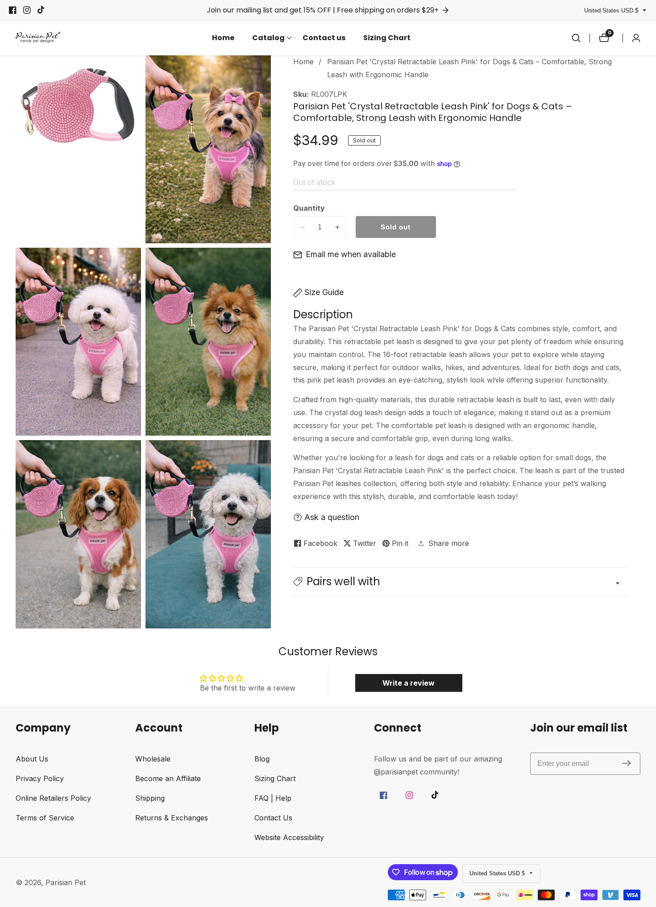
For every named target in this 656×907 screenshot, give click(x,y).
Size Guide (324, 292)
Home (223, 38)
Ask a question (331, 517)
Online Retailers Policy (53, 798)
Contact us (324, 38)
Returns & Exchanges (171, 817)
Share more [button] (448, 543)
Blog (262, 758)
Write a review (408, 682)
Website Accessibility (289, 837)
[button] (268, 38)
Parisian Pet (66, 882)
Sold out (396, 227)
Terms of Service (45, 817)
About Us (32, 758)
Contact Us (273, 817)
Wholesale (152, 758)
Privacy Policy (40, 778)
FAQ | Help (272, 798)
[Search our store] (576, 37)
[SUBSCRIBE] (626, 764)
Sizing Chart (387, 38)
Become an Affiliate (168, 778)
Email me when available (351, 254)
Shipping (150, 798)
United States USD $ (612, 10)
